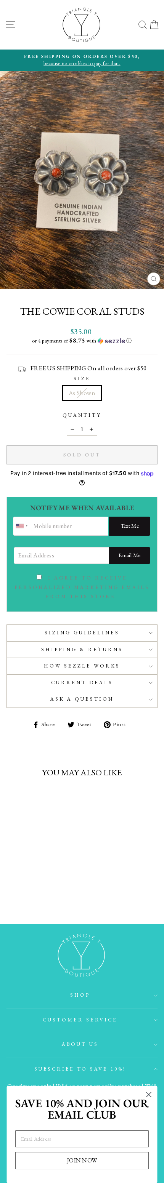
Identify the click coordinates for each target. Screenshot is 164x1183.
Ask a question (82, 699)
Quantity (82, 415)
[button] (82, 340)
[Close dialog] (149, 1095)
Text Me (130, 525)
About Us (80, 1044)
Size (82, 378)
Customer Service (80, 1020)
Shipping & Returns (82, 649)
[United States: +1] (22, 526)
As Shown (82, 393)
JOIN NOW (82, 1160)
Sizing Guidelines (82, 632)
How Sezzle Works (82, 666)
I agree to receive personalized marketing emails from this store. (81, 587)
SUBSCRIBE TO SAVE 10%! (80, 1069)
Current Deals (82, 682)
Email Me (129, 555)
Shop (80, 995)
